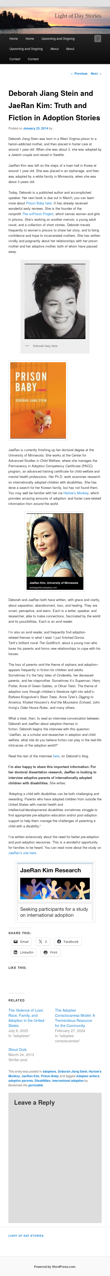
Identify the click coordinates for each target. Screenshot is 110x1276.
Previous (79, 73)
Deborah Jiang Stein (72, 1071)
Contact (14, 59)
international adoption (68, 1080)
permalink (35, 1085)
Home (13, 38)
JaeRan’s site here (22, 852)
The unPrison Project (37, 213)
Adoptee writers (88, 1076)
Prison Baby (50, 1076)
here (48, 203)
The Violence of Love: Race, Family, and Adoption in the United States (26, 1018)
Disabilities (43, 1080)
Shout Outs (17, 1049)
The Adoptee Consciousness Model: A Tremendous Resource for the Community (75, 1018)
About (54, 48)
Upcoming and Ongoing (58, 38)
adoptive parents (20, 1080)
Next (96, 73)
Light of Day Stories (26, 1236)
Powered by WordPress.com (54, 1266)
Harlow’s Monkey (76, 492)
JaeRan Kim (30, 1076)
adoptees (49, 1071)
